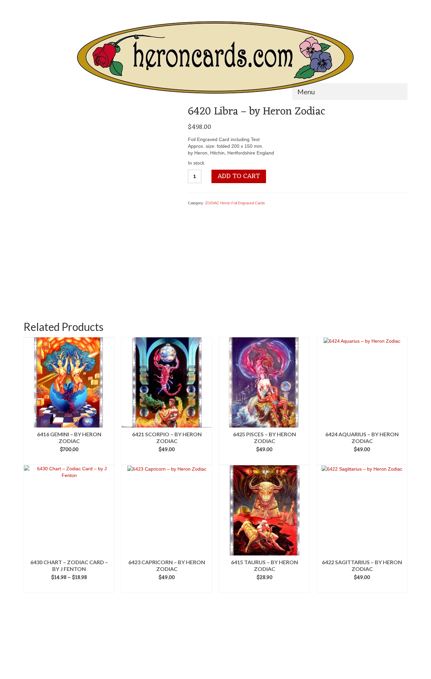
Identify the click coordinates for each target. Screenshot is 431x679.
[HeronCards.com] (215, 58)
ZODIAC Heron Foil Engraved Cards (235, 203)
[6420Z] (100, 181)
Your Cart (388, 5)
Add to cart (239, 176)
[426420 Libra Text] (85, 281)
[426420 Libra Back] (116, 281)
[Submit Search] (29, 5)
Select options (69, 587)
